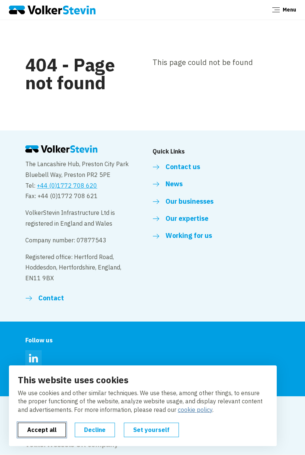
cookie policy (195, 409)
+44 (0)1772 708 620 (67, 185)
